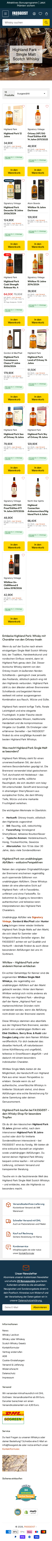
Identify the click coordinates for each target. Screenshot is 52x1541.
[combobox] (26, 22)
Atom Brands (34, 203)
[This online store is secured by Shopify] (30, 1512)
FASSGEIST (29, 1526)
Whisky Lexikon (10, 1334)
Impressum (8, 1377)
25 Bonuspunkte (26, 1281)
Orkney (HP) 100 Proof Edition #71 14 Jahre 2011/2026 (14, 508)
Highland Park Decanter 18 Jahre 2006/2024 (13, 210)
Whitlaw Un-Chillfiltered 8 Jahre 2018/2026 (13, 585)
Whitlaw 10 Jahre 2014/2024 (37, 283)
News (5, 1330)
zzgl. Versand (16, 146)
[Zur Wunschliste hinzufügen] (23, 106)
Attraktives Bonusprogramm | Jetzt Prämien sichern (26, 4)
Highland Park (10, 129)
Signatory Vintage (36, 129)
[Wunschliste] (40, 13)
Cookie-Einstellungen (13, 1360)
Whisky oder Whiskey (13, 1339)
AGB (4, 1356)
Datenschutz (8, 1373)
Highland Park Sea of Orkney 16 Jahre (14, 436)
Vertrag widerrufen (12, 1352)
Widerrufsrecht (10, 1369)
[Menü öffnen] (5, 13)
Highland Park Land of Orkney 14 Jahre (37, 360)
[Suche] (46, 22)
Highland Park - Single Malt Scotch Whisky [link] (26, 54)
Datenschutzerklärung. (30, 1300)
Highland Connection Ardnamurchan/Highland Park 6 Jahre (38, 510)
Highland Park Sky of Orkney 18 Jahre (38, 436)
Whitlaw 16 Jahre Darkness (37, 209)
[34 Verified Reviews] (26, 1506)
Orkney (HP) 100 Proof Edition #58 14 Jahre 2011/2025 (38, 136)
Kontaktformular (26, 1253)
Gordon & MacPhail (13, 353)
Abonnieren (40, 1307)
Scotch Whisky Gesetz (14, 1343)
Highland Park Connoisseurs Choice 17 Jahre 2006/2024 (12, 362)
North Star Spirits (36, 501)
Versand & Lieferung (13, 1364)
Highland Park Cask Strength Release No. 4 (11, 284)
